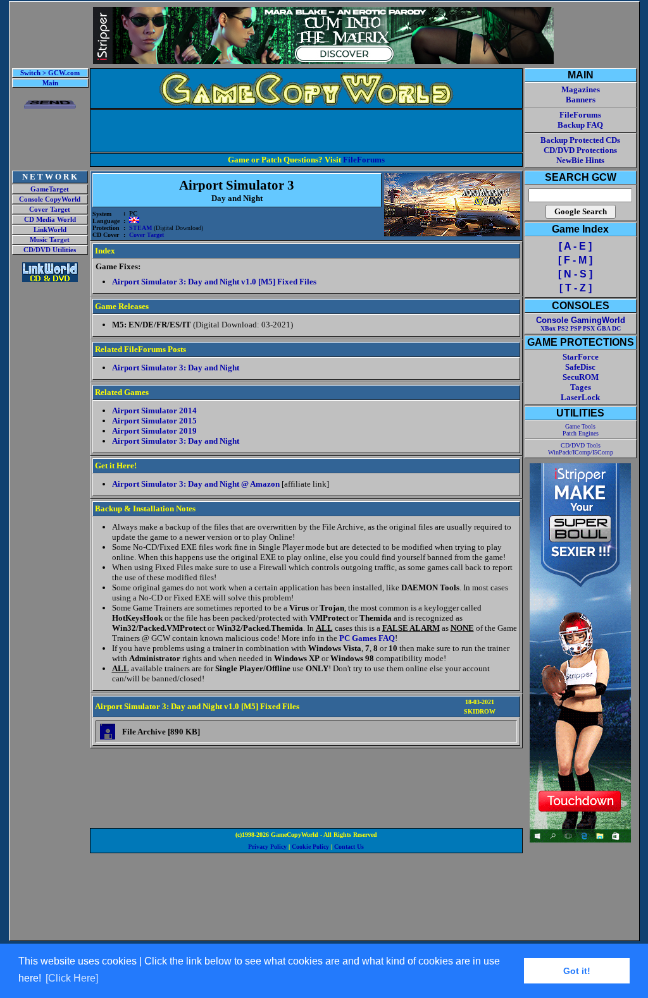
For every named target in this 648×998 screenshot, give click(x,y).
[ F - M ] (575, 260)
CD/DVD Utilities (49, 249)
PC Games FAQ (367, 638)
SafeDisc (580, 367)
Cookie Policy (310, 846)
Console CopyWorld (49, 199)
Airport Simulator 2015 (154, 420)
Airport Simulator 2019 (154, 430)
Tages (580, 387)
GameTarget (49, 189)
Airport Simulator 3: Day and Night (175, 367)
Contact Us (349, 846)
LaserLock (580, 397)
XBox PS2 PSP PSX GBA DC (580, 328)
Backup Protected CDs (580, 140)
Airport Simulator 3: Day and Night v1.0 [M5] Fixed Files (214, 281)
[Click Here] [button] (72, 978)
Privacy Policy (267, 846)
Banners (580, 99)
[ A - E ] (575, 246)
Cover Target (49, 209)
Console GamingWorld (580, 320)
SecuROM (581, 377)
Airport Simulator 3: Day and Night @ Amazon (196, 484)
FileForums (364, 159)
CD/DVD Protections (580, 150)
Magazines (580, 89)
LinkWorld (50, 229)
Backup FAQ (580, 125)
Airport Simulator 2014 (154, 410)
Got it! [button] (576, 971)
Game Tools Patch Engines (581, 430)
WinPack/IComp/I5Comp (580, 452)
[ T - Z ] (575, 288)
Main (50, 83)
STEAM (140, 227)
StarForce (581, 357)
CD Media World (50, 219)
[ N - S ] (575, 274)
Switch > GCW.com (50, 73)
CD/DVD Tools (581, 445)
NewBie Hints (580, 160)
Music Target (50, 239)
